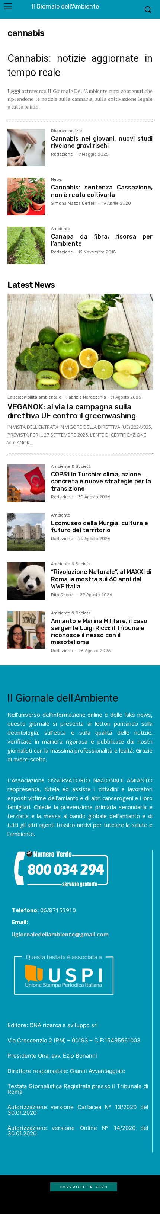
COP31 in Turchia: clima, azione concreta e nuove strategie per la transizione (101, 481)
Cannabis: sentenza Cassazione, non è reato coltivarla (102, 191)
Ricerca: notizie (66, 131)
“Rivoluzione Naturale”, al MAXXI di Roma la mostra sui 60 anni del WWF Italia (101, 579)
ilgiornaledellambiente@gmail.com (60, 934)
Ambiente (60, 229)
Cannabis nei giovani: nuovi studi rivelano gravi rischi (102, 142)
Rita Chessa (63, 594)
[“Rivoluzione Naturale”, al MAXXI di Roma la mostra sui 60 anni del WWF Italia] (26, 581)
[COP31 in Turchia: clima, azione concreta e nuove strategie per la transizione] (26, 483)
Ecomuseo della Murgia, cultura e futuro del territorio (99, 527)
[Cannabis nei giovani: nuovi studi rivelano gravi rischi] (26, 147)
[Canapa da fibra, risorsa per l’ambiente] (26, 245)
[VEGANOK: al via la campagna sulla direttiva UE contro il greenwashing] (80, 341)
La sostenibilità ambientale (34, 397)
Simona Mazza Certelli (73, 203)
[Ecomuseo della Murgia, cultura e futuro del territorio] (26, 532)
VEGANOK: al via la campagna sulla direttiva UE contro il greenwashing (71, 411)
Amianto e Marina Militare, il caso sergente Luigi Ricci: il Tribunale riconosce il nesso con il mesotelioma (99, 631)
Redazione (62, 154)
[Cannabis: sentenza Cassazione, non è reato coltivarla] (26, 196)
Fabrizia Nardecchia (86, 397)
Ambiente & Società (71, 466)
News (56, 180)
